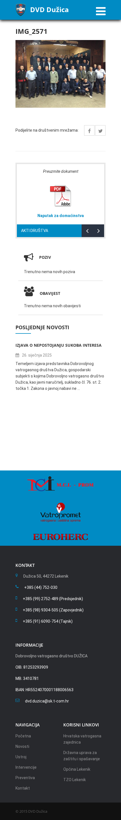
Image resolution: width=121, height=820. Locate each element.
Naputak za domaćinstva (60, 215)
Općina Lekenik (76, 769)
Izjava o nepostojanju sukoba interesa (58, 345)
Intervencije (26, 767)
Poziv (45, 257)
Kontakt (22, 788)
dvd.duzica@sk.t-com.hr (47, 701)
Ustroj (20, 757)
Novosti (22, 746)
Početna (23, 736)
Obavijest (50, 293)
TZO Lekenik (74, 779)
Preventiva (25, 777)
